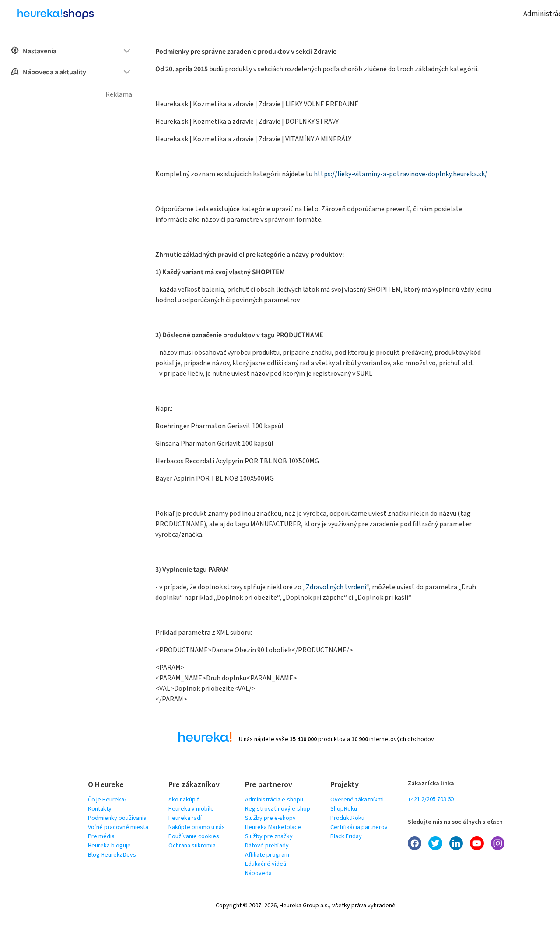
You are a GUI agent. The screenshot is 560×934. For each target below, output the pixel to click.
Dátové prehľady (267, 845)
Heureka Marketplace (273, 827)
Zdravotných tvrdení (336, 587)
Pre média (101, 836)
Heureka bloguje (109, 845)
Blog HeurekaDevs (112, 854)
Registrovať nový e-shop (277, 809)
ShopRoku (343, 809)
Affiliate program (267, 854)
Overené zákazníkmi (357, 799)
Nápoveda (258, 873)
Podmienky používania (117, 818)
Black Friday (346, 836)
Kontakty (100, 809)
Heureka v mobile (191, 809)
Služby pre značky (269, 836)
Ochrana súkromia (192, 845)
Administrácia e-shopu (274, 799)
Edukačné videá (265, 864)
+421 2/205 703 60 (431, 799)
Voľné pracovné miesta (118, 827)
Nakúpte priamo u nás (196, 827)
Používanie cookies (193, 836)
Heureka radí (185, 818)
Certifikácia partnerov (359, 827)
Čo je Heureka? (107, 799)
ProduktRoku (347, 818)
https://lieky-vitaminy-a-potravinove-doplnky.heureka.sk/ (400, 174)
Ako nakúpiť (184, 799)
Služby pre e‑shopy (270, 818)
